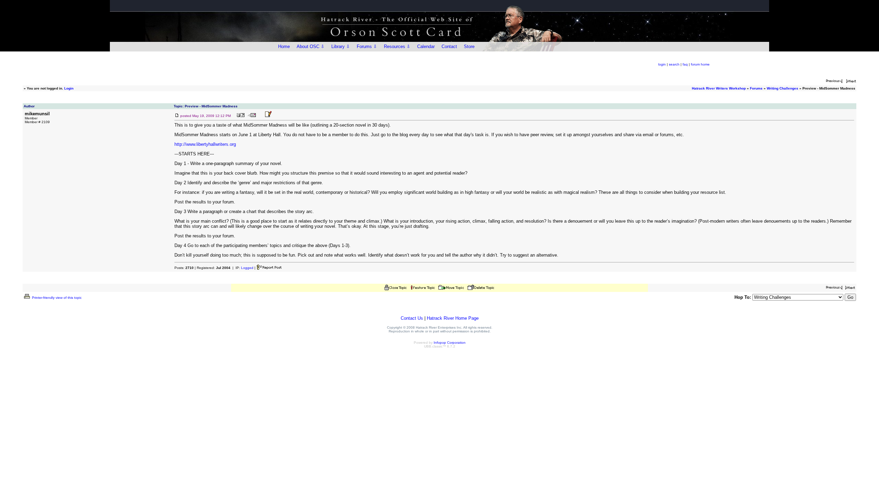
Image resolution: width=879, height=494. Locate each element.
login (662, 64)
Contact (449, 46)
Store (469, 46)
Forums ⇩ (367, 46)
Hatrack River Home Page (453, 318)
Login (68, 88)
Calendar (426, 46)
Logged (247, 268)
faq (685, 64)
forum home (700, 64)
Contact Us (412, 318)
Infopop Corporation (450, 342)
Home (284, 46)
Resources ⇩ (397, 46)
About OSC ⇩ (310, 46)
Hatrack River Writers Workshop (719, 88)
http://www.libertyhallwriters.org (205, 144)
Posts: (184, 268)
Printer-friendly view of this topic (56, 297)
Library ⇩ (340, 46)
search (674, 64)
